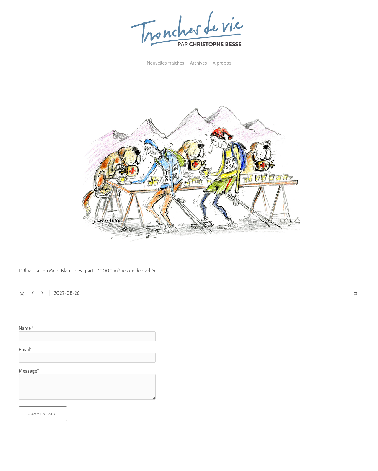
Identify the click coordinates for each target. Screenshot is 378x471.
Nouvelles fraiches (165, 63)
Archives (198, 63)
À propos (222, 63)
